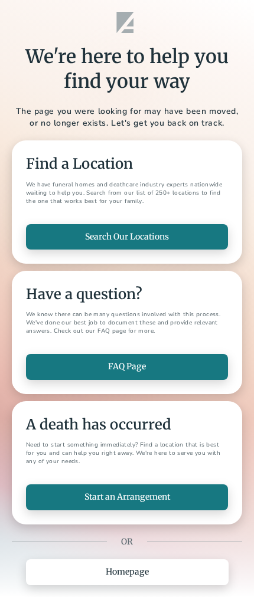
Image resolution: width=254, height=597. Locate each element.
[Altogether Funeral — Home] (127, 22)
